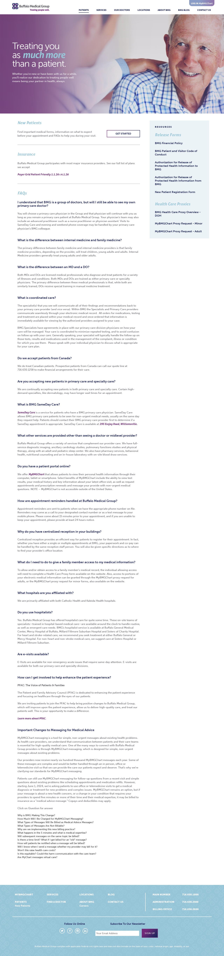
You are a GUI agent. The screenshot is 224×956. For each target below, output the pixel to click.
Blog (111, 894)
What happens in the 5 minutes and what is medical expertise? (52, 832)
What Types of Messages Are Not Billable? (41, 825)
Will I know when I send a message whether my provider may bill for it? (57, 846)
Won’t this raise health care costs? (37, 850)
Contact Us (204, 10)
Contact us (115, 901)
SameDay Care (26, 412)
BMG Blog (184, 10)
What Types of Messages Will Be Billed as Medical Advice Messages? (56, 822)
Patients (84, 10)
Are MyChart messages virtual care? (37, 857)
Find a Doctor (56, 901)
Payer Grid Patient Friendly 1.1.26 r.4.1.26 (43, 174)
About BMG (164, 10)
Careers (83, 905)
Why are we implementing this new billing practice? (46, 829)
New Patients (22, 905)
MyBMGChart (36, 474)
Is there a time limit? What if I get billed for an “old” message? (52, 839)
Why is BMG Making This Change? (36, 815)
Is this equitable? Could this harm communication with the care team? (57, 853)
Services (101, 10)
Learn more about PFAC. (32, 718)
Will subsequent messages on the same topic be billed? (48, 836)
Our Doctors (122, 10)
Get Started (123, 133)
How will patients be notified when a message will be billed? (51, 843)
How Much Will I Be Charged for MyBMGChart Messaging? (50, 818)
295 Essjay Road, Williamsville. (118, 424)
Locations (144, 10)
